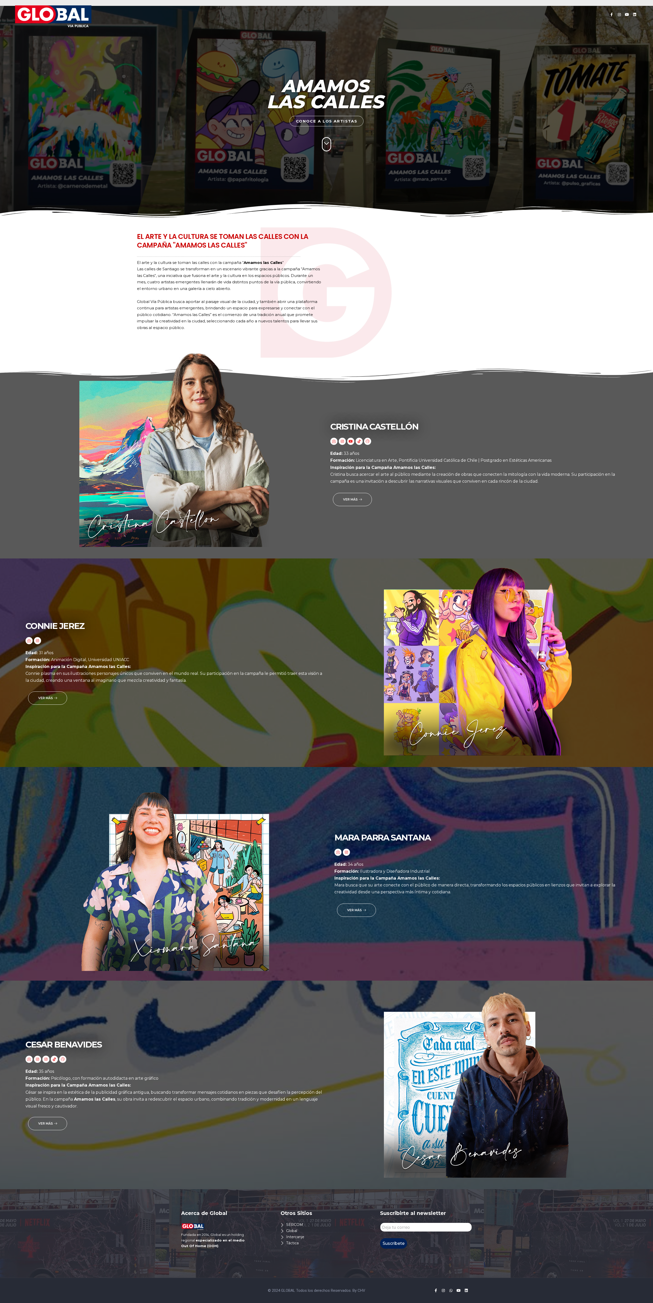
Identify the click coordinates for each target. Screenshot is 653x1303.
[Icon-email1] (333, 441)
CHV (361, 1290)
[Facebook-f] (611, 14)
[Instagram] (619, 14)
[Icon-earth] (367, 441)
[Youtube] (627, 14)
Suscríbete (394, 1243)
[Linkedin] (634, 14)
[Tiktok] (359, 441)
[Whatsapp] (451, 1290)
